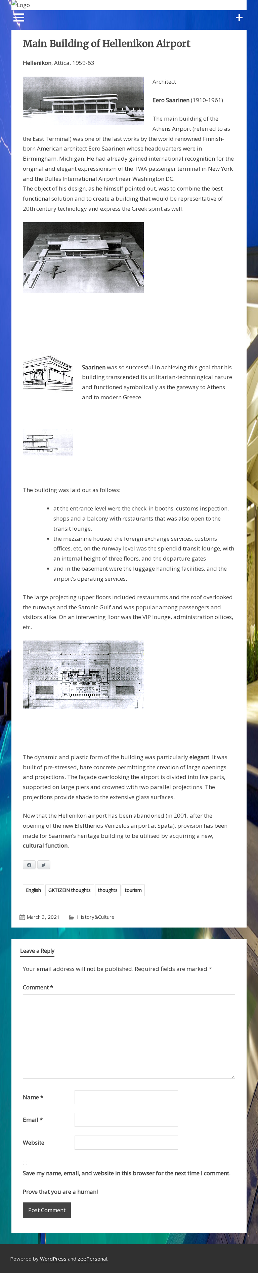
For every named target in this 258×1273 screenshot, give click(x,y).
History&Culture (96, 916)
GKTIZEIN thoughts (69, 890)
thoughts (108, 890)
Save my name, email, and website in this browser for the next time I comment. (126, 1173)
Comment (38, 987)
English (33, 890)
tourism (133, 890)
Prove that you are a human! (60, 1191)
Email (33, 1119)
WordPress (53, 1258)
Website (33, 1142)
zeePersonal (92, 1258)
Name (33, 1097)
